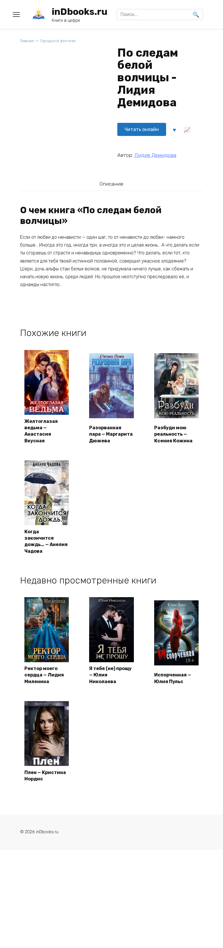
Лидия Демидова (155, 155)
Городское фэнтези (57, 41)
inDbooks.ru (79, 11)
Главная (27, 41)
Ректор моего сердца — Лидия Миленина (44, 675)
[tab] (111, 184)
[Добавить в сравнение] (187, 129)
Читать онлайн (142, 129)
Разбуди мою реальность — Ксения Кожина (173, 434)
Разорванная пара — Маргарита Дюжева (111, 434)
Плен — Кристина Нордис (45, 776)
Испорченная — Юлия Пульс (172, 678)
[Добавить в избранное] (174, 129)
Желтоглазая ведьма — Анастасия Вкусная (41, 431)
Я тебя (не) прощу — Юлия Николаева (110, 675)
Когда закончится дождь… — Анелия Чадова (46, 541)
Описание (111, 184)
